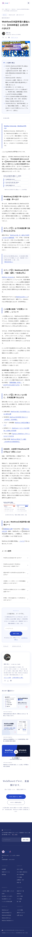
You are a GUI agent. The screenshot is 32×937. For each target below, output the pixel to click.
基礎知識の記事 (8, 529)
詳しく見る (14, 834)
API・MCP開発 (20, 874)
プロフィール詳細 (7, 677)
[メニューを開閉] (28, 3)
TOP (3, 9)
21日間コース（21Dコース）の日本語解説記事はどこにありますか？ (14, 582)
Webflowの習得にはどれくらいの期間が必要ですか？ (14, 590)
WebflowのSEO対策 (6, 915)
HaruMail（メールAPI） (7, 896)
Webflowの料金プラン (7, 912)
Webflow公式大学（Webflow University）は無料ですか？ (11, 565)
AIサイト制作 (20, 869)
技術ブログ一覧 (20, 891)
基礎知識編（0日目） (15, 382)
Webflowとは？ (5, 910)
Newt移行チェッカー (6, 898)
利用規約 (4, 932)
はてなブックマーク (16, 646)
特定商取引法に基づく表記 (22, 932)
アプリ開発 (19, 877)
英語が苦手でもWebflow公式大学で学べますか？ (14, 573)
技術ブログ (7, 9)
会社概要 (4, 869)
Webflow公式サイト (22, 297)
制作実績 (4, 874)
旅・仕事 (19, 901)
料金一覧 (19, 882)
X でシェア (5, 646)
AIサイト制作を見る (15, 802)
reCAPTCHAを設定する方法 (11, 385)
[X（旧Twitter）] (3, 37)
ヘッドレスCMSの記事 (7, 901)
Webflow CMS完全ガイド (7, 920)
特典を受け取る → (8, 261)
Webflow (14, 9)
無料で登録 (25, 839)
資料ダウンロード (21, 912)
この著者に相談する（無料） (17, 677)
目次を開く (7, 118)
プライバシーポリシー (11, 932)
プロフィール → (14, 37)
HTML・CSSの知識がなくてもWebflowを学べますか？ (14, 599)
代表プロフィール (6, 872)
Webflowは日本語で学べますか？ (12, 558)
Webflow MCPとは (6, 917)
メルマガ (21, 541)
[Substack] (9, 37)
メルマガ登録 (20, 910)
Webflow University (8, 277)
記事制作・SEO (20, 879)
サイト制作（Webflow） (22, 872)
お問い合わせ (20, 915)
